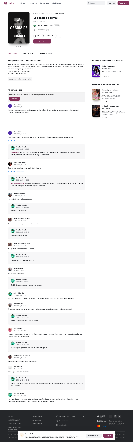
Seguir (57, 25)
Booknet (35, 13)
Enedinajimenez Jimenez (22, 218)
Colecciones (44, 3)
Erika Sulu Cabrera (20, 193)
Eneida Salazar (18, 268)
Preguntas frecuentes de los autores (14, 428)
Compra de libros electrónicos (37, 417)
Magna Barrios (106, 108)
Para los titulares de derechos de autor (14, 419)
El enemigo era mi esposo (111, 90)
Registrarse (123, 3)
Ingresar (112, 3)
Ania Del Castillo (42, 26)
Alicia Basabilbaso (20, 162)
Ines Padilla (17, 105)
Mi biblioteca (56, 3)
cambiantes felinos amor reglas (20, 79)
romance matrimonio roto (109, 98)
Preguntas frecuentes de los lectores (14, 424)
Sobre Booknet (36, 420)
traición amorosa (116, 111)
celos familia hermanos (113, 96)
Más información (93, 435)
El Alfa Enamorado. (108, 66)
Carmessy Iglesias (107, 68)
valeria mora (18, 366)
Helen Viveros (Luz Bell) (108, 92)
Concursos (33, 3)
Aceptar (108, 435)
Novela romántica (45, 13)
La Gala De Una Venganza (111, 106)
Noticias (10, 416)
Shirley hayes (18, 328)
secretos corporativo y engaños (111, 112)
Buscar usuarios (37, 423)
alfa (120, 71)
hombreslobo (114, 71)
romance (104, 73)
